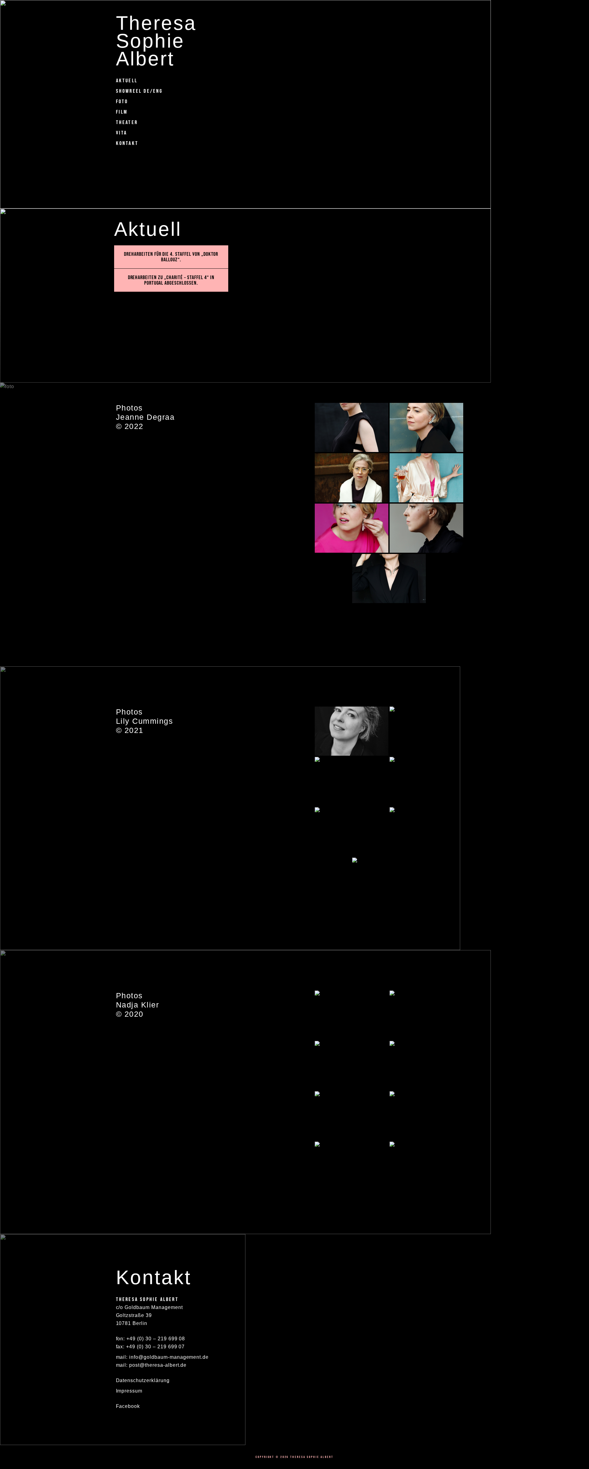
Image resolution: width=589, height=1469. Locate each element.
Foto (122, 101)
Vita (121, 133)
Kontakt (127, 143)
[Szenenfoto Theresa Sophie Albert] (351, 427)
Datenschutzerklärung (143, 1380)
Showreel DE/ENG (139, 91)
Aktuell (126, 80)
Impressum (129, 1390)
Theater (127, 122)
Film (122, 112)
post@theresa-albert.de (158, 1365)
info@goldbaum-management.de (169, 1357)
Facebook (128, 1406)
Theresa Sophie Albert (156, 40)
